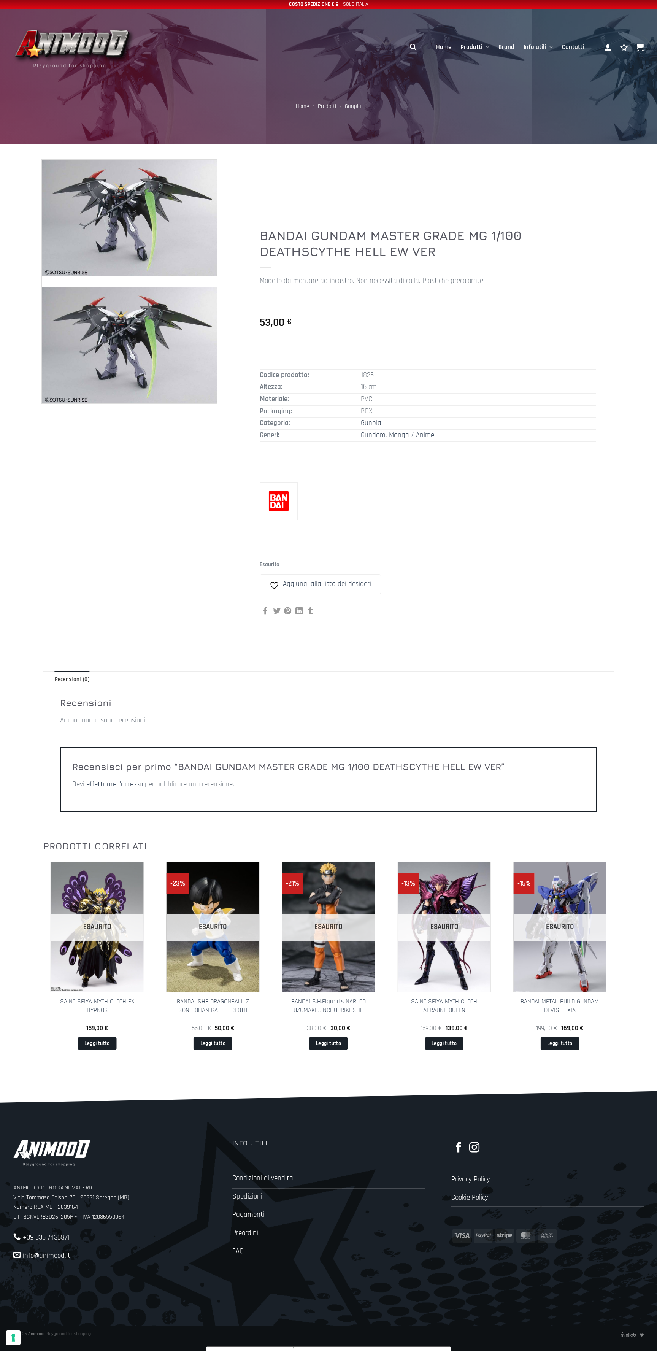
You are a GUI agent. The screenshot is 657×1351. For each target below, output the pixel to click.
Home (443, 47)
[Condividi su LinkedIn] (299, 611)
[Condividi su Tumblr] (310, 611)
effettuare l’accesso (114, 784)
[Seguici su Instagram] (474, 1148)
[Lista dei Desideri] (624, 47)
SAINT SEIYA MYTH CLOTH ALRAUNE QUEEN (444, 1005)
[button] (413, 47)
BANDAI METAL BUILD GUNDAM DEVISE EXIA (560, 1005)
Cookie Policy (469, 1197)
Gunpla (353, 106)
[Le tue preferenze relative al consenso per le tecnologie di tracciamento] (13, 1337)
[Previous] (43, 968)
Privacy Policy (470, 1179)
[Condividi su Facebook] (265, 611)
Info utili (535, 47)
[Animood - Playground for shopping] (81, 47)
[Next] (613, 968)
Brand (506, 47)
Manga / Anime (411, 435)
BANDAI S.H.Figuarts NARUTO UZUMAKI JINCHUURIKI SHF (328, 1005)
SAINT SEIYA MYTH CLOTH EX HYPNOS (97, 1005)
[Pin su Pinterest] (288, 611)
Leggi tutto (97, 1043)
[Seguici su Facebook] (459, 1148)
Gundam (373, 435)
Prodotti (471, 47)
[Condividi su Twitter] (277, 611)
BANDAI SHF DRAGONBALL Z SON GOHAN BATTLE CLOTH (213, 1005)
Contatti (573, 47)
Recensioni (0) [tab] (72, 679)
